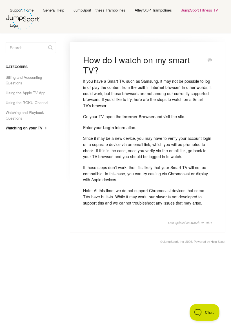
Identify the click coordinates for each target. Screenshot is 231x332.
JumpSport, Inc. (174, 241)
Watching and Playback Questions (25, 115)
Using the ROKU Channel (27, 102)
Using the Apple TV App (25, 92)
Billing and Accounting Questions (24, 80)
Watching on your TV (25, 128)
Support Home (22, 10)
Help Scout (218, 241)
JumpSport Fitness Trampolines (99, 10)
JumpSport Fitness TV (199, 10)
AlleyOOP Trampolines (153, 10)
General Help (53, 10)
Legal (14, 25)
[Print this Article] (210, 60)
